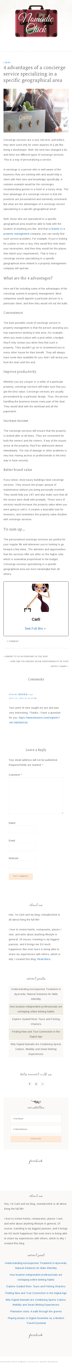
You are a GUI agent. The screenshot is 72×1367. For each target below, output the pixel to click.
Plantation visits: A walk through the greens (36, 1311)
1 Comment (13, 641)
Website (14, 858)
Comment (15, 774)
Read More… (45, 959)
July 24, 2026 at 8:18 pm (23, 698)
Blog (7, 63)
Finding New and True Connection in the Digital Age (36, 1293)
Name (12, 823)
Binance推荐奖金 (18, 694)
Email (12, 840)
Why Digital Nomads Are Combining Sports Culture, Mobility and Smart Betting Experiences (36, 1049)
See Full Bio (34, 628)
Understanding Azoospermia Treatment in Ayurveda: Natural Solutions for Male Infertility (36, 994)
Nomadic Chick (36, 21)
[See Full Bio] (45, 628)
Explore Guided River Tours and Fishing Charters (36, 1286)
